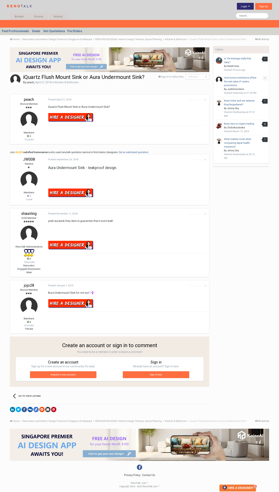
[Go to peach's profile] (15, 79)
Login (244, 6)
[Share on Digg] (30, 409)
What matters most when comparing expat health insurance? (237, 143)
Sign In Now (156, 374)
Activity (58, 16)
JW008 (29, 159)
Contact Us (148, 475)
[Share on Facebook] (24, 409)
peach (30, 82)
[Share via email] (47, 409)
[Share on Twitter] (18, 409)
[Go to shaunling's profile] (29, 234)
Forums (38, 16)
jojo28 (29, 285)
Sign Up (263, 6)
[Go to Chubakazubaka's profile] (219, 126)
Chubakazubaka (236, 127)
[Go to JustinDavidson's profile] (219, 80)
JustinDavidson (235, 89)
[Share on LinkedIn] (12, 409)
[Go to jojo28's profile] (29, 306)
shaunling (29, 213)
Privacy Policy (132, 475)
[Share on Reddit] (42, 409)
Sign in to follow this (172, 76)
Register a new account (63, 374)
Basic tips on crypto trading (239, 123)
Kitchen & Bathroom (67, 82)
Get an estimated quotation (133, 152)
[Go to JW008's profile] (29, 180)
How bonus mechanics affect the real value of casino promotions (240, 81)
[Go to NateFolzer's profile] (219, 60)
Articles (19, 16)
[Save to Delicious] (36, 409)
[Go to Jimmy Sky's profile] (219, 103)
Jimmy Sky (233, 108)
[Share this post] (205, 99)
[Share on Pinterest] (53, 409)
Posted (59, 99)
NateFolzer (233, 66)
